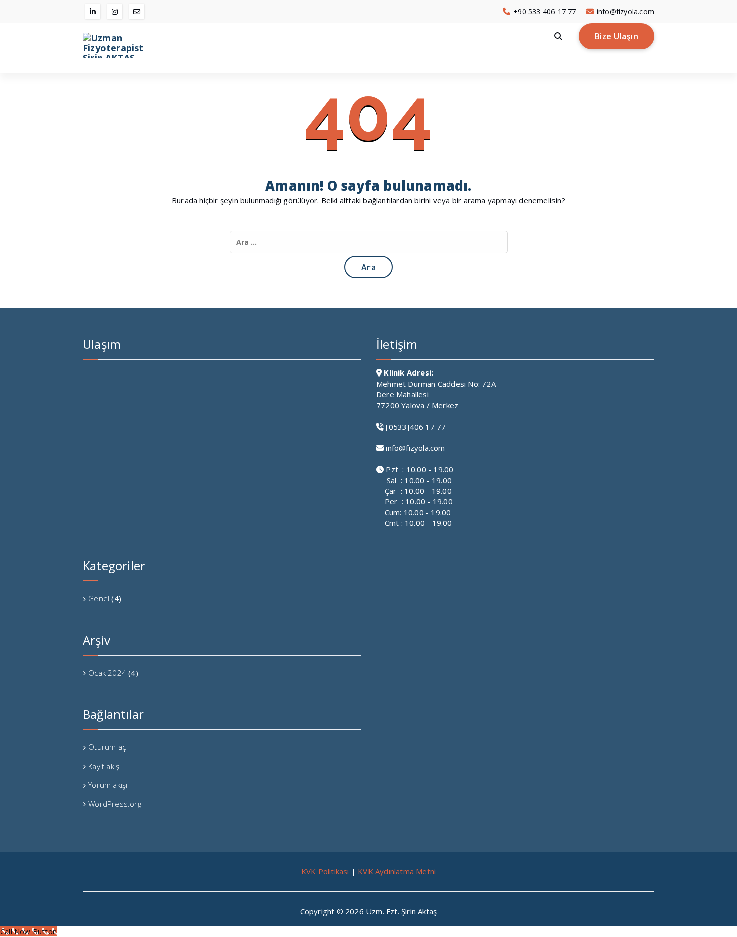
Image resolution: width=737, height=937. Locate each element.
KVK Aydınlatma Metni (397, 871)
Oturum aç (107, 747)
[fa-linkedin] (92, 11)
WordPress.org (114, 804)
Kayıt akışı (104, 766)
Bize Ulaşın (617, 36)
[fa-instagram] (114, 11)
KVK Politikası (325, 871)
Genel (98, 598)
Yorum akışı (107, 785)
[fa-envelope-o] (136, 11)
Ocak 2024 (107, 673)
